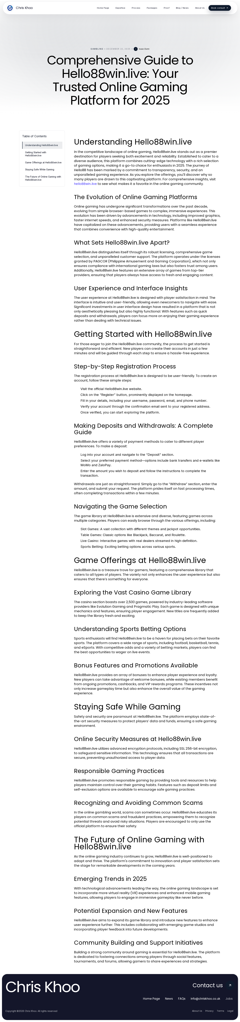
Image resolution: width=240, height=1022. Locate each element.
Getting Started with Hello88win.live (35, 154)
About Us (197, 1011)
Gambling (97, 49)
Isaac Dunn (144, 49)
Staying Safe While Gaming (39, 169)
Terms (220, 1011)
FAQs (181, 999)
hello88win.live (85, 184)
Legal (230, 1011)
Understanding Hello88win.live (41, 145)
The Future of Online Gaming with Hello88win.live (43, 178)
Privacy (209, 1011)
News (169, 999)
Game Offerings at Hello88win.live (43, 162)
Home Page (151, 999)
